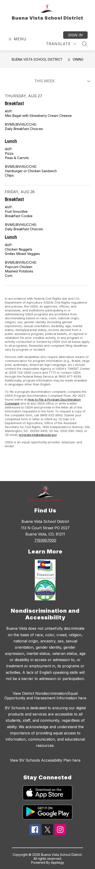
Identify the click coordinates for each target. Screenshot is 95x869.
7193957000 (45, 540)
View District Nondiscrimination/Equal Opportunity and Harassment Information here (45, 695)
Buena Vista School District (37, 59)
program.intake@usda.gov (37, 435)
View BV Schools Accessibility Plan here (45, 760)
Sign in (75, 35)
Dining (78, 59)
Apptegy (57, 862)
